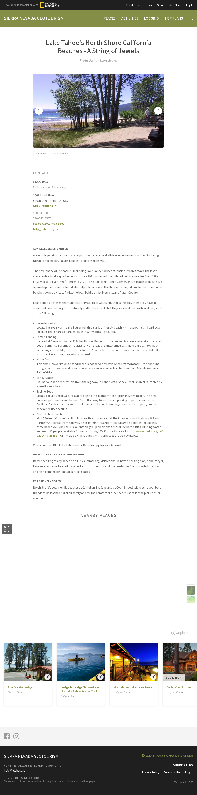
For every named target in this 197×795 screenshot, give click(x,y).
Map (151, 5)
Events (141, 5)
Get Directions (43, 205)
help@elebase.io (14, 770)
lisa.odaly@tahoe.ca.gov (48, 223)
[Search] (191, 18)
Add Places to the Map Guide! (169, 755)
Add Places (175, 5)
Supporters (183, 765)
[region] (98, 579)
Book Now (174, 677)
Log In (189, 5)
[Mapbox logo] (179, 633)
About (129, 5)
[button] (39, 111)
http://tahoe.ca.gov (45, 229)
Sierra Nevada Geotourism (34, 18)
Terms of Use (172, 772)
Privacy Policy (150, 772)
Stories (161, 5)
